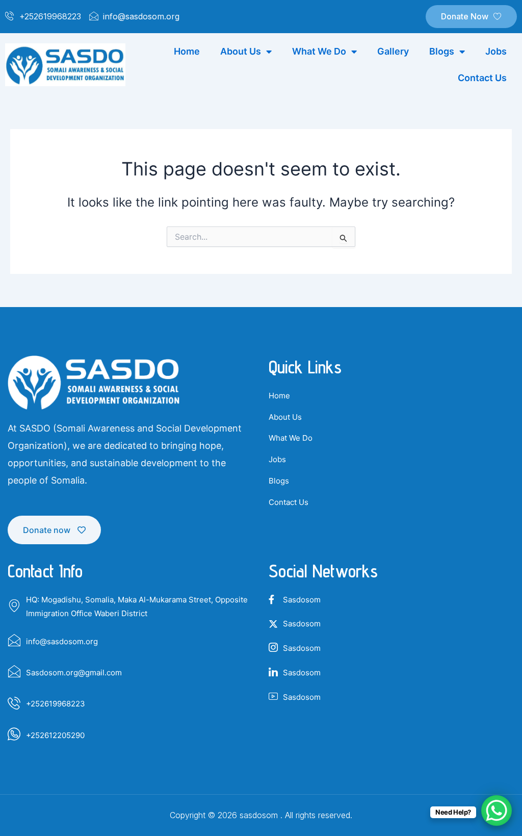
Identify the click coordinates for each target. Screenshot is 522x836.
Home (187, 51)
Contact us (482, 77)
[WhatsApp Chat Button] (496, 810)
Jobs (496, 51)
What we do (319, 51)
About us (240, 51)
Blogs (441, 51)
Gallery (393, 51)
